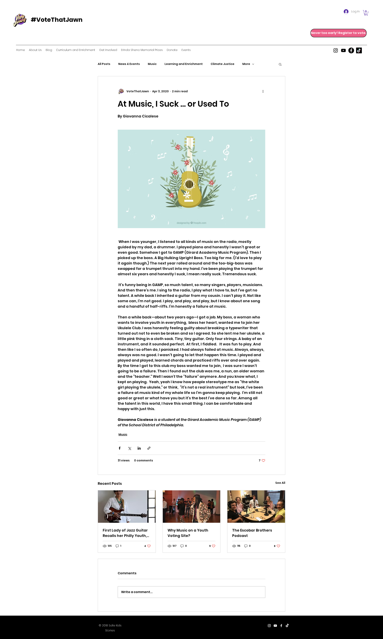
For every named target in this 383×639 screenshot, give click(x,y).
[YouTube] (343, 50)
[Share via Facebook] (119, 448)
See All (280, 483)
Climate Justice (222, 64)
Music (152, 64)
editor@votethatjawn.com (199, 626)
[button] (366, 13)
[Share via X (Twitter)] (129, 448)
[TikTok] (359, 50)
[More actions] (263, 91)
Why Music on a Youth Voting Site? (188, 533)
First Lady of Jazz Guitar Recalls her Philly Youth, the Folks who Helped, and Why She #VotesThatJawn (125, 533)
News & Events (129, 64)
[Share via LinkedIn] (139, 448)
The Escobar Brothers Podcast (252, 533)
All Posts (104, 64)
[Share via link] (149, 448)
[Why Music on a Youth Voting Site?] (191, 506)
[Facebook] (351, 50)
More (246, 64)
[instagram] (336, 50)
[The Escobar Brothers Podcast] (256, 506)
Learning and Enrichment (184, 64)
